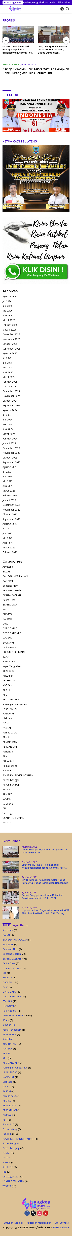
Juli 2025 (7, 358)
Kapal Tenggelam (12, 666)
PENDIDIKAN (10, 742)
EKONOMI (8, 642)
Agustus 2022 (10, 523)
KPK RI (6, 689)
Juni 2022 (7, 533)
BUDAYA (7, 614)
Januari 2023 (9, 500)
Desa (5, 623)
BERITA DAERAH (11, 64)
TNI (5, 808)
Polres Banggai (11, 780)
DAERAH (7, 619)
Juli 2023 (7, 471)
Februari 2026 (10, 325)
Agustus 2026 (10, 296)
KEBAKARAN (9, 671)
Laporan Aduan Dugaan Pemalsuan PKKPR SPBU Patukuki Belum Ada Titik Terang (45, 912)
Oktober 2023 (10, 457)
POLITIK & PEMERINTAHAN (18, 775)
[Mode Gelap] (62, 9)
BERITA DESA (10, 604)
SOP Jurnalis (62, 1222)
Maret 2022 (9, 547)
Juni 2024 (7, 419)
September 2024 (11, 405)
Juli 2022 (7, 528)
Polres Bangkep (11, 784)
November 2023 (11, 452)
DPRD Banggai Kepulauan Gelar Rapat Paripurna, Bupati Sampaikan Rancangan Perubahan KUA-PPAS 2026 (17, 49)
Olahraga (7, 718)
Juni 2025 (7, 362)
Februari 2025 (10, 381)
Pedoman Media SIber (39, 1222)
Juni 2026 (7, 305)
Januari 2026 (9, 329)
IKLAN (6, 656)
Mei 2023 (8, 481)
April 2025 (8, 372)
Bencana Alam (10, 585)
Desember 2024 (11, 391)
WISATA (7, 822)
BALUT (6, 571)
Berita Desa (9, 599)
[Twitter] (33, 1213)
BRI (4, 609)
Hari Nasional (10, 647)
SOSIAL (7, 798)
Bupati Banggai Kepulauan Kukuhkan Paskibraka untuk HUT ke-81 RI (53, 49)
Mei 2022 (8, 538)
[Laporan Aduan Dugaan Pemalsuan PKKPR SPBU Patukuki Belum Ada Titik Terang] (11, 912)
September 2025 (11, 348)
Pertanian (8, 751)
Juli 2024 (7, 414)
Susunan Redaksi (13, 1222)
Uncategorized (10, 813)
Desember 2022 (11, 504)
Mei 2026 (8, 310)
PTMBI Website (61, 1227)
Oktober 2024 (10, 400)
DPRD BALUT (10, 628)
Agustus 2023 (10, 467)
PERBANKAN (10, 746)
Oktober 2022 (10, 514)
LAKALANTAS (10, 708)
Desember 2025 (11, 334)
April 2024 (8, 429)
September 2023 (11, 462)
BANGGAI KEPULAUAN (15, 576)
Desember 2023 (11, 448)
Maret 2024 (9, 433)
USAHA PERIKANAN (13, 817)
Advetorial (8, 566)
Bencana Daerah (12, 590)
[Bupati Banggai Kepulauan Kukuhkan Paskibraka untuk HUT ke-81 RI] (53, 34)
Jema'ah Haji (9, 661)
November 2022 (11, 509)
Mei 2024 (8, 424)
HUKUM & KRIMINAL (14, 652)
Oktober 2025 (10, 343)
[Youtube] (45, 1213)
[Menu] (5, 9)
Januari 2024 (9, 443)
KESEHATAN (9, 680)
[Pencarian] (67, 9)
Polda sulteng (10, 765)
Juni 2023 (7, 476)
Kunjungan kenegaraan (15, 704)
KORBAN (7, 685)
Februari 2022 (10, 552)
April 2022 (8, 542)
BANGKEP (8, 581)
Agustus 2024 (10, 410)
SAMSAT (7, 794)
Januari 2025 (9, 386)
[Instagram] (39, 1213)
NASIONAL (8, 713)
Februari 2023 (10, 495)
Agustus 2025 (10, 353)
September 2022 (11, 519)
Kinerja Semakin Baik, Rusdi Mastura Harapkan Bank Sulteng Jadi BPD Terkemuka (36, 71)
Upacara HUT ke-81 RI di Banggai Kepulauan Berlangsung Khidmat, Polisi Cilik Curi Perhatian (43, 866)
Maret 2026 (9, 320)
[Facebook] (27, 1213)
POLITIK (7, 770)
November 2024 (11, 395)
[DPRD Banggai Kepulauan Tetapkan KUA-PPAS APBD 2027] (11, 852)
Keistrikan (8, 675)
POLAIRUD (8, 760)
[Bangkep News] (15, 9)
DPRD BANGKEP (12, 633)
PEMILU (7, 737)
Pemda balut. (10, 732)
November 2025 (11, 339)
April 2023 (8, 486)
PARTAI (7, 727)
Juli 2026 (7, 301)
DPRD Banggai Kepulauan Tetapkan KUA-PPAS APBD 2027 (45, 851)
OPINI (6, 723)
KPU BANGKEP (11, 699)
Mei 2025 (8, 367)
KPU (5, 694)
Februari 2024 (10, 438)
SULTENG (8, 803)
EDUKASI (7, 637)
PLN (5, 756)
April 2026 (8, 315)
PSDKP (6, 789)
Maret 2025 (9, 377)
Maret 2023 (9, 490)
